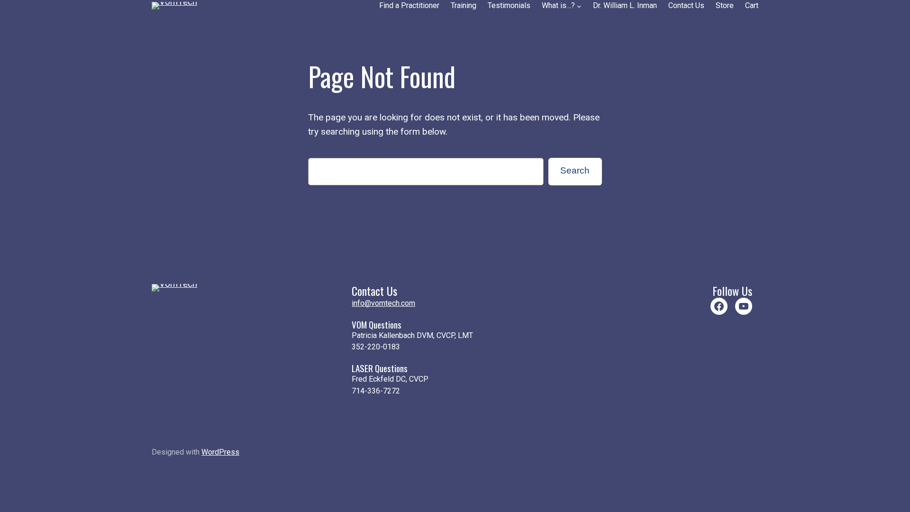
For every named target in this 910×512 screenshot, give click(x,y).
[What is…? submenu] (579, 6)
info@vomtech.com (383, 303)
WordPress (220, 452)
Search (575, 170)
